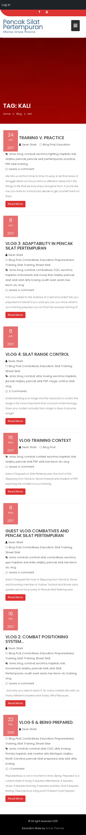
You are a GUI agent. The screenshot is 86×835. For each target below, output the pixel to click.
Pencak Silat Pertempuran (23, 24)
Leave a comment (21, 169)
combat (29, 154)
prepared (50, 759)
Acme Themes (55, 828)
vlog (21, 285)
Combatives (30, 260)
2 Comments (18, 391)
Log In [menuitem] (6, 4)
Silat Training (26, 265)
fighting (53, 154)
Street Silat (43, 265)
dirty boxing (44, 376)
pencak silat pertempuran (45, 159)
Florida (10, 754)
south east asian (53, 280)
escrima (41, 154)
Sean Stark (29, 145)
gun (8, 562)
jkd (7, 381)
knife (32, 562)
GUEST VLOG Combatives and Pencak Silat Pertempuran (37, 533)
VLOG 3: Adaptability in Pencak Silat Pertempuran (39, 246)
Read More (15, 204)
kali (74, 154)
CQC (56, 270)
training (23, 164)
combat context (35, 457)
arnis (12, 154)
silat (13, 164)
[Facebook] (39, 12)
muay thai (46, 275)
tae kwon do (53, 462)
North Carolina (15, 759)
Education (63, 145)
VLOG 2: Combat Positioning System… (36, 639)
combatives (44, 270)
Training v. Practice (41, 138)
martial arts (41, 754)
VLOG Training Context (45, 440)
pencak (21, 159)
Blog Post (49, 145)
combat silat (37, 557)
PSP (7, 164)
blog (20, 154)
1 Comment (16, 769)
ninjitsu (10, 159)
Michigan (56, 754)
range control (58, 381)
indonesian (25, 275)
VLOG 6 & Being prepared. (46, 722)
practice (69, 159)
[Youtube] (46, 12)
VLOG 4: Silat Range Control (37, 354)
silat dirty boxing (29, 280)
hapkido (65, 154)
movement (12, 668)
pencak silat (34, 381)
